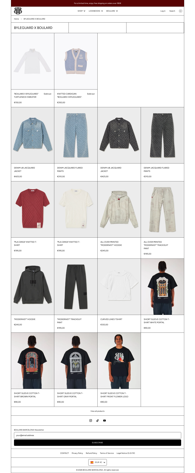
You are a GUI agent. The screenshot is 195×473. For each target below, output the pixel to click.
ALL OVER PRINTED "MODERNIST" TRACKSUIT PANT (156, 245)
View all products (97, 411)
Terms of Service (107, 453)
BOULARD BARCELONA (93, 470)
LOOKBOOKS (94, 11)
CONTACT (64, 453)
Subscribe (97, 442)
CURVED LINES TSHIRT (111, 319)
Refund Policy (91, 453)
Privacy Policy (77, 453)
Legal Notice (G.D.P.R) (126, 453)
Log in (163, 11)
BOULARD (110, 11)
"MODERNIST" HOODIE (24, 319)
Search (172, 11)
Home (16, 19)
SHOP (80, 11)
